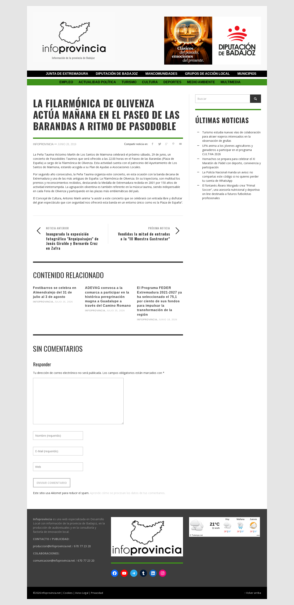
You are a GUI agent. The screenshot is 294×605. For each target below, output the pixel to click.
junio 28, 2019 (67, 144)
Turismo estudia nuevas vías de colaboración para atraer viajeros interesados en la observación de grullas (231, 136)
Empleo (66, 82)
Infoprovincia (43, 144)
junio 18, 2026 (168, 319)
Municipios (246, 73)
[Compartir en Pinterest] (173, 144)
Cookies (68, 592)
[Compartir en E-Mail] (180, 144)
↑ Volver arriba (252, 592)
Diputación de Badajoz (117, 73)
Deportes (172, 82)
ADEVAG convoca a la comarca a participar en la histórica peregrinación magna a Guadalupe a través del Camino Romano (108, 296)
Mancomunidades (161, 73)
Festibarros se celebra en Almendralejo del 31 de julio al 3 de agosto (54, 292)
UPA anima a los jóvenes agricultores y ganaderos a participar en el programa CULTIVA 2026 (227, 150)
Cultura (150, 82)
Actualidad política (97, 82)
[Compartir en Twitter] (159, 144)
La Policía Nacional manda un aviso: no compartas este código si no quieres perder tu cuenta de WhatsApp (230, 176)
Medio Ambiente (201, 82)
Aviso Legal (81, 592)
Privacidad (97, 592)
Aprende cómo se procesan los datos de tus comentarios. (127, 493)
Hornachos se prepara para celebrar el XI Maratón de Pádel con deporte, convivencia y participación (231, 163)
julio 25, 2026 (64, 302)
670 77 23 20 (82, 546)
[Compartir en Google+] (166, 144)
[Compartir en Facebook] (152, 144)
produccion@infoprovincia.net (52, 546)
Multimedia (231, 82)
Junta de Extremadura (67, 73)
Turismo (129, 82)
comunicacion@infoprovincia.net (54, 560)
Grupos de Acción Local (207, 73)
